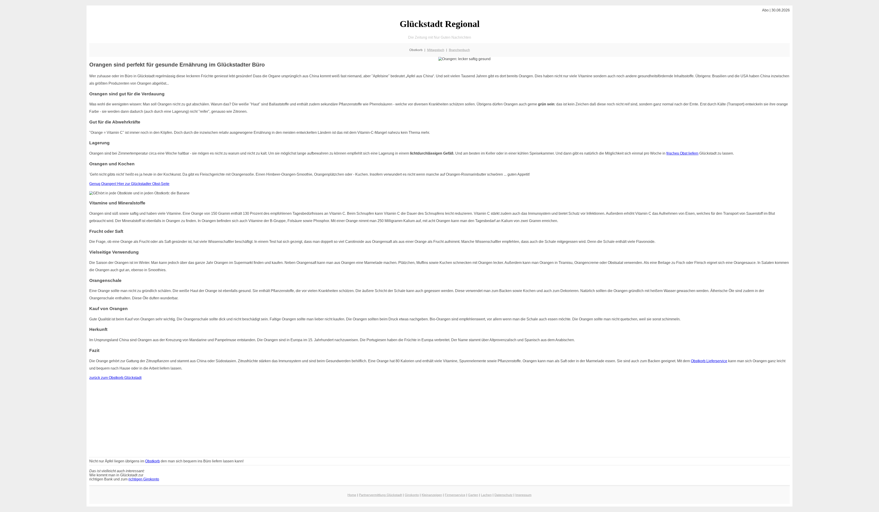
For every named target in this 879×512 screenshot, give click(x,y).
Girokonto (412, 495)
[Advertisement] (439, 420)
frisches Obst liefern (682, 153)
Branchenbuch (459, 50)
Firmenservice (455, 495)
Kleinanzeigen (432, 495)
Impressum (523, 495)
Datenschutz (503, 495)
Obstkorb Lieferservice (709, 361)
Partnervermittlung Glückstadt (380, 495)
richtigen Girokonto (143, 479)
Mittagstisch (435, 50)
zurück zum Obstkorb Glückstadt (115, 378)
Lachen (486, 495)
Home (351, 495)
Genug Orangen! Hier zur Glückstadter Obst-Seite (129, 184)
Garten (473, 495)
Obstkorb (152, 461)
